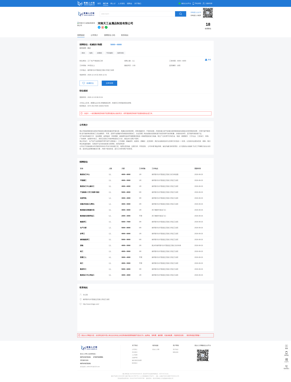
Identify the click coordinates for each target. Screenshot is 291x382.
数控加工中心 (85, 174)
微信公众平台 (186, 3)
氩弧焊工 (83, 222)
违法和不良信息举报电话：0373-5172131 (155, 374)
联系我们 (134, 363)
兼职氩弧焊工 (85, 239)
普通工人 (83, 257)
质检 (81, 245)
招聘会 (129, 3)
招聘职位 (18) (109, 35)
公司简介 (94, 35)
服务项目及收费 (137, 360)
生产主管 (83, 228)
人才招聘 (134, 355)
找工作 (105, 3)
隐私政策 (175, 352)
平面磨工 (83, 180)
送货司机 (83, 198)
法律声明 (134, 357)
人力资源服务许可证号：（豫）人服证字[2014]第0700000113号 (159, 376)
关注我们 (134, 352)
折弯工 (82, 233)
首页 (99, 3)
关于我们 (137, 3)
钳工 (81, 251)
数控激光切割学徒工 (87, 216)
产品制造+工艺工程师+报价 (89, 192)
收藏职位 (90, 83)
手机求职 (198, 3)
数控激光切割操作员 (87, 210)
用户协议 (175, 349)
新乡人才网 (155, 349)
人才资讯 (121, 3)
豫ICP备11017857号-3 (132, 376)
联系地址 (124, 35)
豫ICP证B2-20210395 (118, 376)
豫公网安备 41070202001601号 (132, 374)
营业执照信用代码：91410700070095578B (131, 378)
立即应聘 (109, 83)
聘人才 (113, 3)
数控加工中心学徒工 (87, 275)
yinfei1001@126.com (93, 366)
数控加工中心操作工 (87, 186)
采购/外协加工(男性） (87, 204)
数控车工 (83, 269)
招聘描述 (81, 35)
